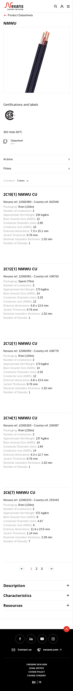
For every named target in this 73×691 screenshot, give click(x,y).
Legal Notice (36, 668)
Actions (8, 159)
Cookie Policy (36, 671)
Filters (7, 168)
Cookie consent (36, 675)
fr (40, 682)
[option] (11, 115)
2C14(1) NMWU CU (20, 417)
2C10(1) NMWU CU (20, 194)
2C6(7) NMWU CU (19, 492)
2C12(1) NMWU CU (20, 268)
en (33, 682)
